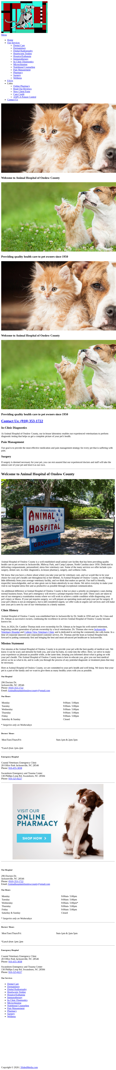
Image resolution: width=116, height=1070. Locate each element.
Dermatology (19, 48)
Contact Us (12, 99)
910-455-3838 (15, 768)
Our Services (13, 42)
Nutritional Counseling (24, 67)
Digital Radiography (23, 51)
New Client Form (21, 91)
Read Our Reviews (22, 89)
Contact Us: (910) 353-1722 (22, 421)
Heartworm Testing (22, 53)
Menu (4, 35)
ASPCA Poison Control (24, 97)
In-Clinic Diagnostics (23, 61)
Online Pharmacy (21, 86)
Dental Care (19, 45)
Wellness (17, 78)
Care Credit (18, 94)
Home (10, 40)
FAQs (10, 80)
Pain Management (22, 70)
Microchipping (20, 64)
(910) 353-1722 (15, 688)
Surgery (17, 75)
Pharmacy (18, 72)
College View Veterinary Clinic (39, 632)
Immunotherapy (20, 59)
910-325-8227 (15, 778)
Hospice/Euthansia (22, 56)
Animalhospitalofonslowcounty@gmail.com (29, 690)
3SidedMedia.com (29, 1067)
